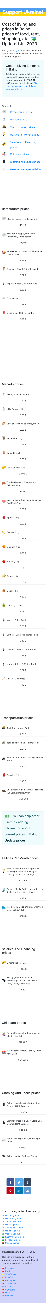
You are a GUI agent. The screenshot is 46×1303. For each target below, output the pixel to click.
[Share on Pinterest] (10, 1190)
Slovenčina (10, 1283)
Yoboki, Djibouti (13, 1221)
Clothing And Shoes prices (25, 161)
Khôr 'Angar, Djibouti (15, 1237)
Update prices (15, 840)
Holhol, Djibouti (12, 1230)
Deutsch (9, 1292)
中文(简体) (10, 1289)
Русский (9, 1268)
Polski (8, 1271)
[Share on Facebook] (10, 1182)
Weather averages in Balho (25, 169)
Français (9, 1295)
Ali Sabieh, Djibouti (14, 1227)
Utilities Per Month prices (24, 134)
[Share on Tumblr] (27, 1182)
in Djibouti (17, 50)
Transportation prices (22, 127)
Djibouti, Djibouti (13, 1218)
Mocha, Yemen (12, 1243)
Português (10, 1280)
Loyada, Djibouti (13, 1240)
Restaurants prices (21, 112)
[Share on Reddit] (27, 1190)
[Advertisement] (23, 192)
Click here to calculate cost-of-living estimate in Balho (22, 86)
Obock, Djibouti (12, 1233)
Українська (10, 1274)
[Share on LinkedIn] (19, 1190)
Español (9, 1277)
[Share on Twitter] (19, 1182)
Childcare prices (19, 154)
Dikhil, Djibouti (12, 1224)
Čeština (9, 1286)
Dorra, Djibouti (12, 1215)
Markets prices (18, 119)
